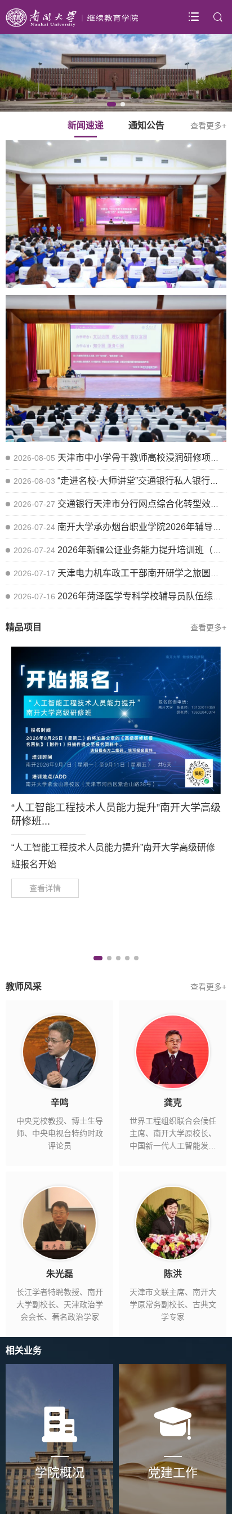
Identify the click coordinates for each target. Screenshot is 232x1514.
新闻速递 (86, 125)
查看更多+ (208, 125)
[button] (111, 104)
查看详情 (45, 888)
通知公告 (146, 125)
